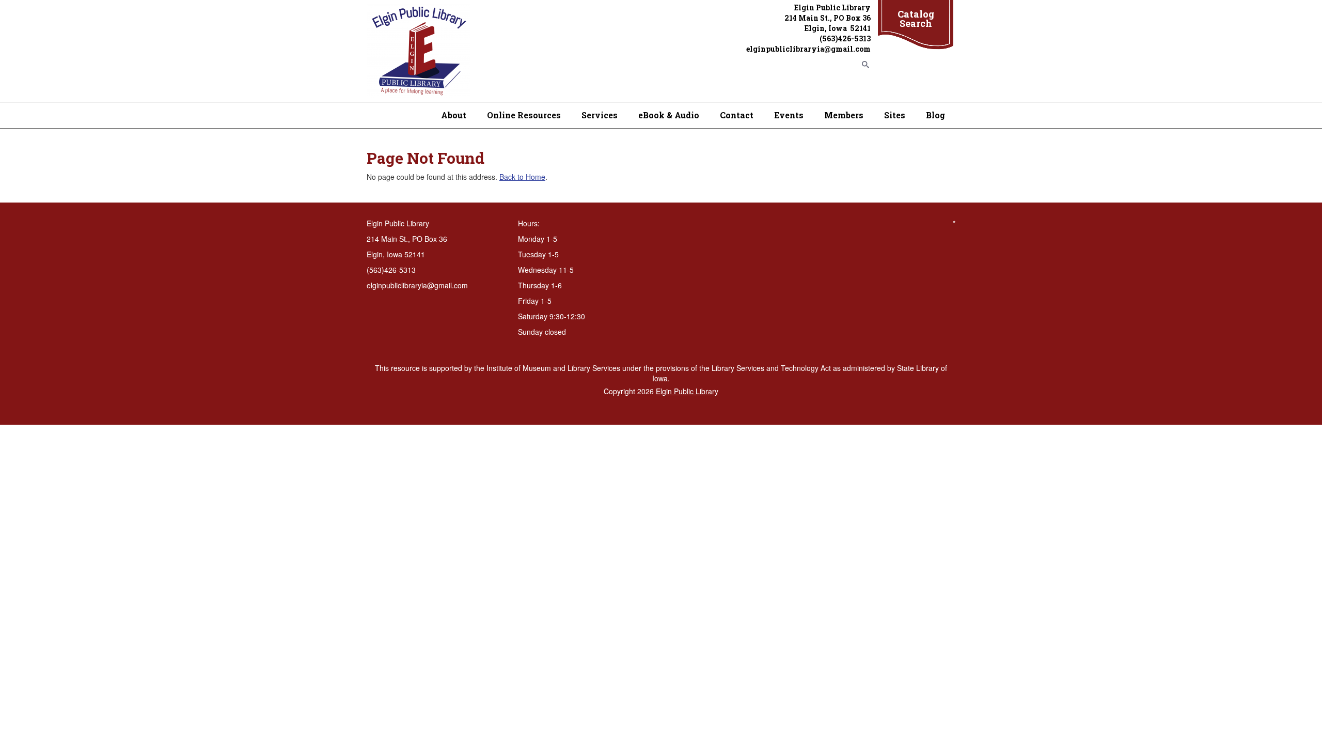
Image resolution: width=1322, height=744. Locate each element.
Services (599, 115)
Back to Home (522, 177)
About (453, 115)
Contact (736, 115)
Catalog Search (916, 18)
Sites (894, 115)
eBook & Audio (668, 115)
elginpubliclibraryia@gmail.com (808, 49)
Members (843, 115)
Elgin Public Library (687, 391)
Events (789, 115)
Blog (935, 115)
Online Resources (524, 115)
